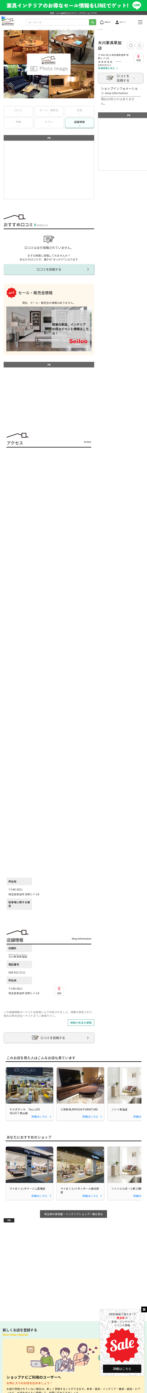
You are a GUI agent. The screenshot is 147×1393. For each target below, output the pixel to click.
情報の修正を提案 (81, 1022)
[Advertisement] (49, 170)
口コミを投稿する (123, 78)
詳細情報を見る (106, 68)
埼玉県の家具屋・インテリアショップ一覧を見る (73, 1214)
